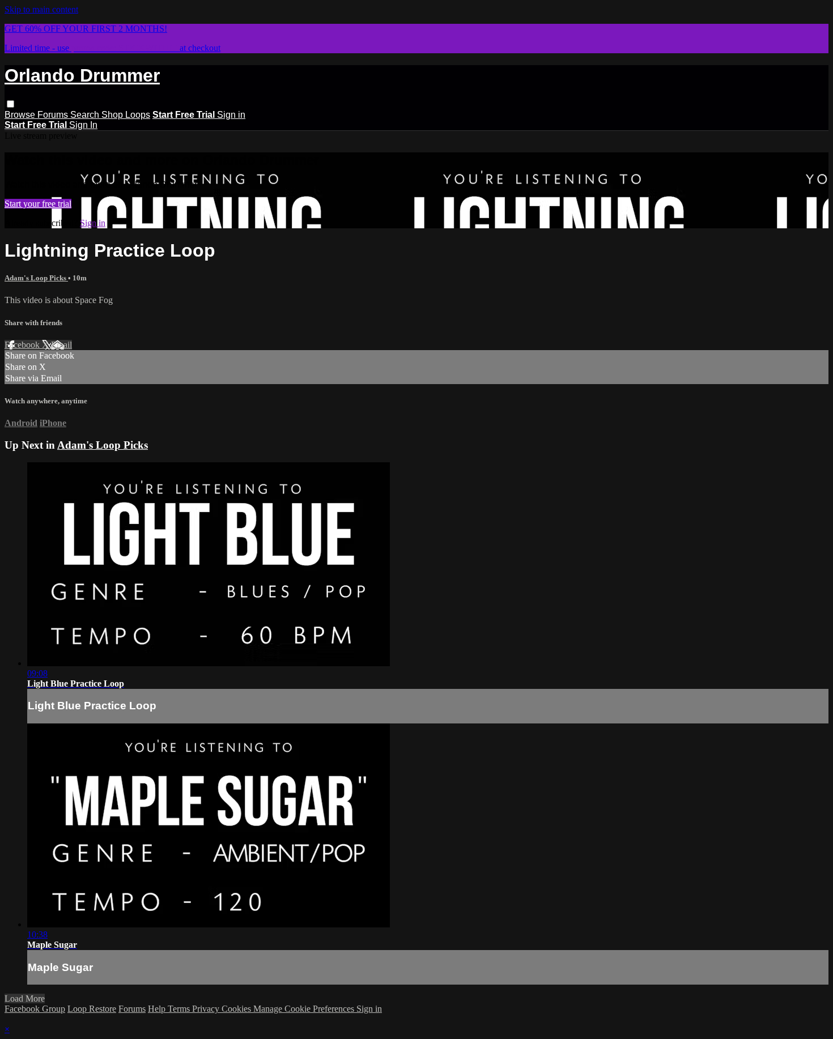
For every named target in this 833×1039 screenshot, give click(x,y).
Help (158, 1009)
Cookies (237, 1009)
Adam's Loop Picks (36, 278)
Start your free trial (38, 203)
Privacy (207, 1009)
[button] (10, 104)
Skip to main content (41, 9)
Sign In (83, 125)
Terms (180, 1009)
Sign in (231, 115)
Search (85, 115)
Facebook (23, 345)
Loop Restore (91, 1009)
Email (61, 345)
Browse (21, 115)
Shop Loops (125, 115)
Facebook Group (35, 1009)
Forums (53, 115)
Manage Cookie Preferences (304, 1009)
